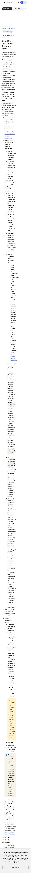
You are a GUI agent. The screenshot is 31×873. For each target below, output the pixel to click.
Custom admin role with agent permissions (10, 136)
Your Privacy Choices (18, 858)
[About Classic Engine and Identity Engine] (25, 9)
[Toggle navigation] (28, 2)
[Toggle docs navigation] (2, 2)
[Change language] (18, 2)
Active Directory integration (9, 28)
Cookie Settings (15, 867)
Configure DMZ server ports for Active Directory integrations (9, 113)
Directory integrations (7, 25)
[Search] (16, 2)
